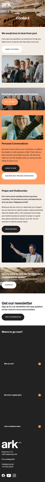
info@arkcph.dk (8, 464)
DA (38, 4)
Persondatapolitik (8, 459)
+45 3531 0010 (7, 467)
